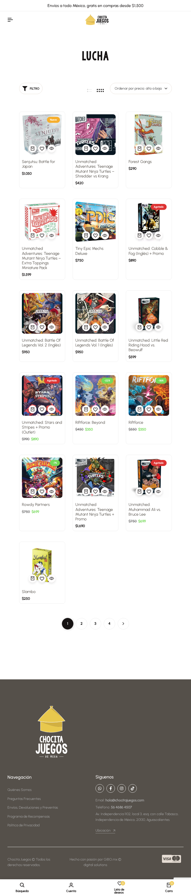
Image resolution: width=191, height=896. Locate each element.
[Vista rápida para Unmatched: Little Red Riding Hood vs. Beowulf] (158, 327)
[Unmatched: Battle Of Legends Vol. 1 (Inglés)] (95, 313)
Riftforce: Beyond (90, 422)
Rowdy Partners (36, 504)
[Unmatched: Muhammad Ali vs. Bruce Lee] (149, 477)
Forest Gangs (140, 161)
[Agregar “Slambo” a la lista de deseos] (42, 579)
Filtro (34, 88)
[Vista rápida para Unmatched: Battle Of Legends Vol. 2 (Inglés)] (51, 327)
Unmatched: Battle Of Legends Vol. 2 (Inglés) (41, 342)
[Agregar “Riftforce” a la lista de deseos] (149, 409)
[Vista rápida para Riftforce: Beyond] (105, 409)
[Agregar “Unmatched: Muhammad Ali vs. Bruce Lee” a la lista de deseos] (149, 491)
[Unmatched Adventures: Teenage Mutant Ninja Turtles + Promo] (95, 477)
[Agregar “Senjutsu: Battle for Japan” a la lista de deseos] (42, 148)
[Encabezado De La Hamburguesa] (10, 20)
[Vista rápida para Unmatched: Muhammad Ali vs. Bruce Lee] (158, 491)
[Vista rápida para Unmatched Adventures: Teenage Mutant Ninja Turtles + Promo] (105, 491)
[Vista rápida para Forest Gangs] (158, 148)
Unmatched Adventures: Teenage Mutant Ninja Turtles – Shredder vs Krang (94, 168)
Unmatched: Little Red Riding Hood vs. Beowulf (148, 345)
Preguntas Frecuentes (24, 799)
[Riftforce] (149, 395)
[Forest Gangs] (149, 134)
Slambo (29, 591)
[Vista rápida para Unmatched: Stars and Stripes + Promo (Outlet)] (51, 409)
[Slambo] (42, 564)
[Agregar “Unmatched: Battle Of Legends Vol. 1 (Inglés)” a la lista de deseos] (95, 327)
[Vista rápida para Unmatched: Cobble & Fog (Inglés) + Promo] (158, 235)
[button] (33, 148)
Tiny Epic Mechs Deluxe (89, 251)
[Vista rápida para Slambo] (51, 579)
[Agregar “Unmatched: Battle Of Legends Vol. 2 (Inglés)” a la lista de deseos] (42, 327)
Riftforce (136, 422)
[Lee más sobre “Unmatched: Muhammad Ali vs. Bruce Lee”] (139, 491)
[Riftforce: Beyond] (95, 395)
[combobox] (141, 88)
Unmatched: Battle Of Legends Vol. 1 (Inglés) (94, 342)
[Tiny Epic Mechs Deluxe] (95, 221)
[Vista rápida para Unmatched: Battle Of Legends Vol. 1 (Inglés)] (105, 327)
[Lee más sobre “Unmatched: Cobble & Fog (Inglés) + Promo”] (139, 235)
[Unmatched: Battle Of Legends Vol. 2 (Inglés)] (42, 313)
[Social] (100, 788)
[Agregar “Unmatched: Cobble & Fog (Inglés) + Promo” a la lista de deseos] (149, 235)
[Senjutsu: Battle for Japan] (42, 134)
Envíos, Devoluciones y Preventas (32, 807)
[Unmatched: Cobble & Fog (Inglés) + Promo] (149, 221)
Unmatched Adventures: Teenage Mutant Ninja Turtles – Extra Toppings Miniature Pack (41, 258)
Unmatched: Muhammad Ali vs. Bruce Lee (145, 509)
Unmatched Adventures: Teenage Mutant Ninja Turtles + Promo (94, 511)
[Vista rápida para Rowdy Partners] (51, 491)
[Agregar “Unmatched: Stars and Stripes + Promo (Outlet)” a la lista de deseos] (42, 409)
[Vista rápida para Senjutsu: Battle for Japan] (51, 148)
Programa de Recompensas (28, 816)
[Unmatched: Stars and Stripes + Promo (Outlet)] (42, 395)
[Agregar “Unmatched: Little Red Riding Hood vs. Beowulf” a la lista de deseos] (149, 327)
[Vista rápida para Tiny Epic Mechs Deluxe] (105, 235)
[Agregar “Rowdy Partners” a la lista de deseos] (42, 491)
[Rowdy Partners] (42, 477)
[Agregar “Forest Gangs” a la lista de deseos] (149, 148)
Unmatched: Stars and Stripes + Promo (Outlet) (42, 427)
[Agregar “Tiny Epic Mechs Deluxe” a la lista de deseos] (95, 235)
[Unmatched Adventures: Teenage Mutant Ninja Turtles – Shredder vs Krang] (95, 134)
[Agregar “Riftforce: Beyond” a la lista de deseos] (95, 409)
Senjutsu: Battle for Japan (38, 164)
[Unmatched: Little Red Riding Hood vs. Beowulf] (149, 313)
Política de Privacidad (23, 825)
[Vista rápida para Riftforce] (158, 409)
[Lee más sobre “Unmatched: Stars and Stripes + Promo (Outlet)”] (33, 409)
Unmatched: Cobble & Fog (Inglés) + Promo (148, 251)
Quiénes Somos (19, 790)
